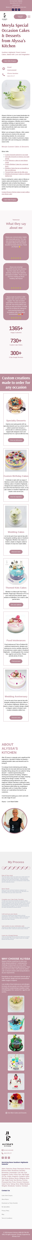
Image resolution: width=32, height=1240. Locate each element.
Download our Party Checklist (10, 1203)
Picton (14, 1182)
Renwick (19, 1182)
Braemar (4, 1170)
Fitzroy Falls (17, 1174)
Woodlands (11, 1186)
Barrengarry (20, 1168)
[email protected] (11, 70)
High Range (25, 1174)
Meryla (17, 1178)
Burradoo (22, 1170)
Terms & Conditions (7, 1218)
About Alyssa (5, 1199)
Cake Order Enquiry (7, 1195)
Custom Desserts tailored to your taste (16, 154)
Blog (3, 1214)
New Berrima (18, 1180)
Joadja (9, 1176)
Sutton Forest (6, 1184)
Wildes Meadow (25, 1184)
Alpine (4, 1168)
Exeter (11, 1174)
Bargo (15, 1168)
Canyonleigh (13, 1172)
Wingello (4, 1186)
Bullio (9, 1170)
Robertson (26, 1182)
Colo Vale (20, 1172)
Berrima (27, 1168)
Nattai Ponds (9, 1180)
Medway (11, 1178)
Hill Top (4, 1176)
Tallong (12, 1184)
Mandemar (5, 1178)
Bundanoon (15, 1170)
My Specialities (6, 1207)
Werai (17, 1184)
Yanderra (18, 1186)
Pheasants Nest (6, 1182)
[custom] (16, 10)
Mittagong (22, 1178)
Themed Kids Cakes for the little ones (16, 172)
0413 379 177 (19, 3)
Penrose (24, 1180)
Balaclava (9, 1168)
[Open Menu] (29, 16)
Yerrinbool (25, 1186)
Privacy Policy (5, 1210)
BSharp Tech (16, 1236)
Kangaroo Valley (24, 1176)
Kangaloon (15, 1176)
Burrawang (5, 1172)
